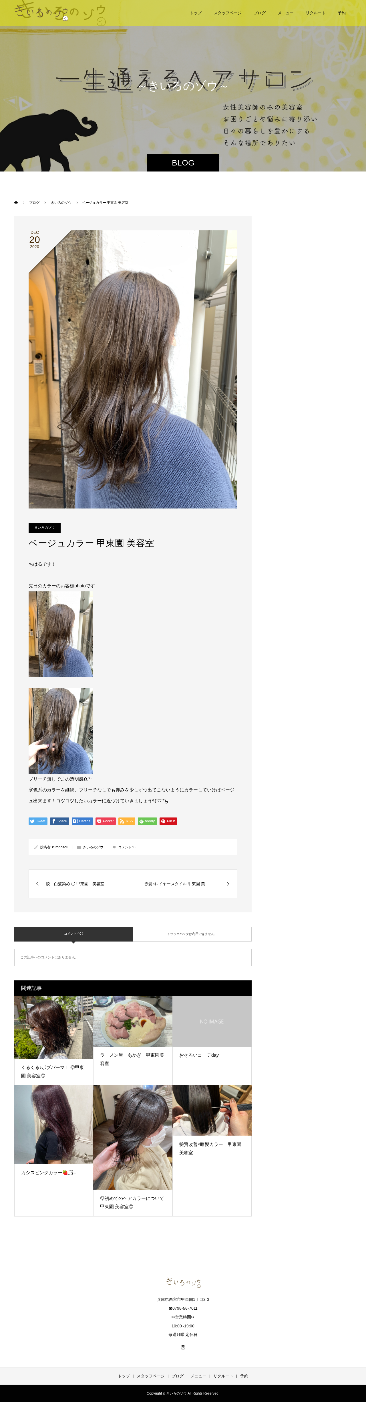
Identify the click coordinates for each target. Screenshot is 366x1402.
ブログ (260, 13)
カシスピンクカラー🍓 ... (48, 1172)
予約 (342, 13)
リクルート (316, 13)
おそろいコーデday (199, 1055)
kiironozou (60, 847)
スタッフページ (228, 13)
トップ (196, 13)
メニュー (286, 13)
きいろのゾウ (44, 528)
